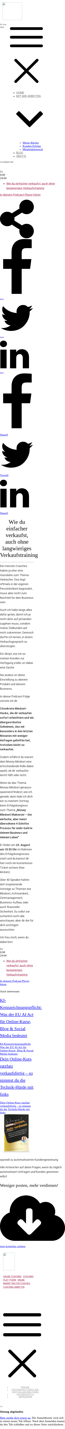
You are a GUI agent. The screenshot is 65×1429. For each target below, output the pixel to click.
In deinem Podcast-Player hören (20, 194)
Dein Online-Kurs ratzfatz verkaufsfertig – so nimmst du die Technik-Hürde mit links (15, 1107)
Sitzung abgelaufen (11, 1411)
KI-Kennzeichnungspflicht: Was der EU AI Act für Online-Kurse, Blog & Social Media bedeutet (16, 1048)
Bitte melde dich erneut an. (15, 1417)
